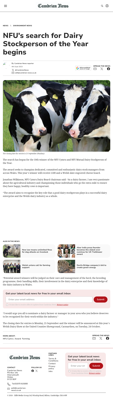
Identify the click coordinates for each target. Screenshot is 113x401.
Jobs (51, 371)
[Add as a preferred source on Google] (83, 68)
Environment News (22, 26)
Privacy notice (62, 305)
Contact (52, 363)
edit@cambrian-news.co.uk (18, 389)
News (5, 26)
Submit (100, 299)
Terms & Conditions (53, 359)
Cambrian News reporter (24, 63)
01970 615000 (21, 384)
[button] (5, 6)
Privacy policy (52, 367)
